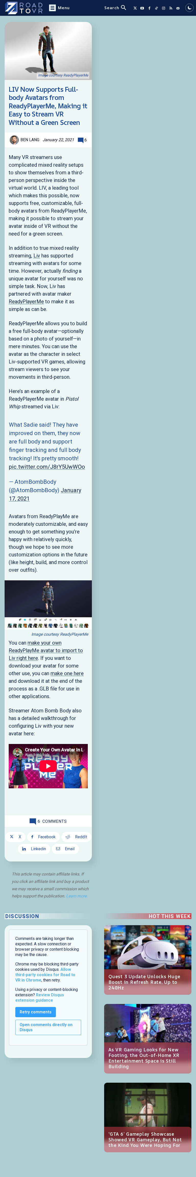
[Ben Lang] (15, 140)
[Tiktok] (156, 8)
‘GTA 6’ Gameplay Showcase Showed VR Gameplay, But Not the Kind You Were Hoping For (145, 1139)
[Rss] (170, 8)
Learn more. (77, 896)
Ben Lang (29, 139)
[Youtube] (142, 8)
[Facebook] (149, 8)
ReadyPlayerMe (26, 301)
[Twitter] (135, 8)
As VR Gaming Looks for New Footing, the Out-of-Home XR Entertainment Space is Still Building (143, 1058)
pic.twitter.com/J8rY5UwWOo (47, 467)
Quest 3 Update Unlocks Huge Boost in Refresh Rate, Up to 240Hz (144, 982)
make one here (67, 673)
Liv (36, 256)
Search (111, 7)
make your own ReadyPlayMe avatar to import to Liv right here (46, 650)
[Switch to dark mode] (189, 8)
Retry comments (36, 1012)
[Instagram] (163, 8)
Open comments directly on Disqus (46, 1027)
